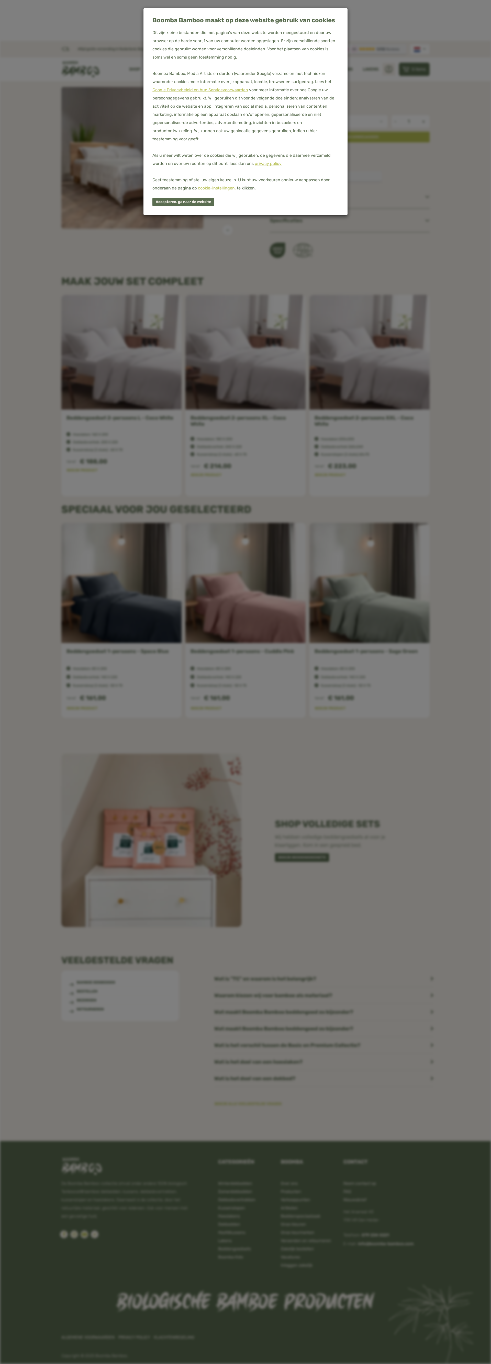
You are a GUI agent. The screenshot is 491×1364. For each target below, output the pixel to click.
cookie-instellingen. (217, 188)
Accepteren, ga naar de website (183, 202)
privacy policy (268, 163)
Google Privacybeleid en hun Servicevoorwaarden (200, 89)
